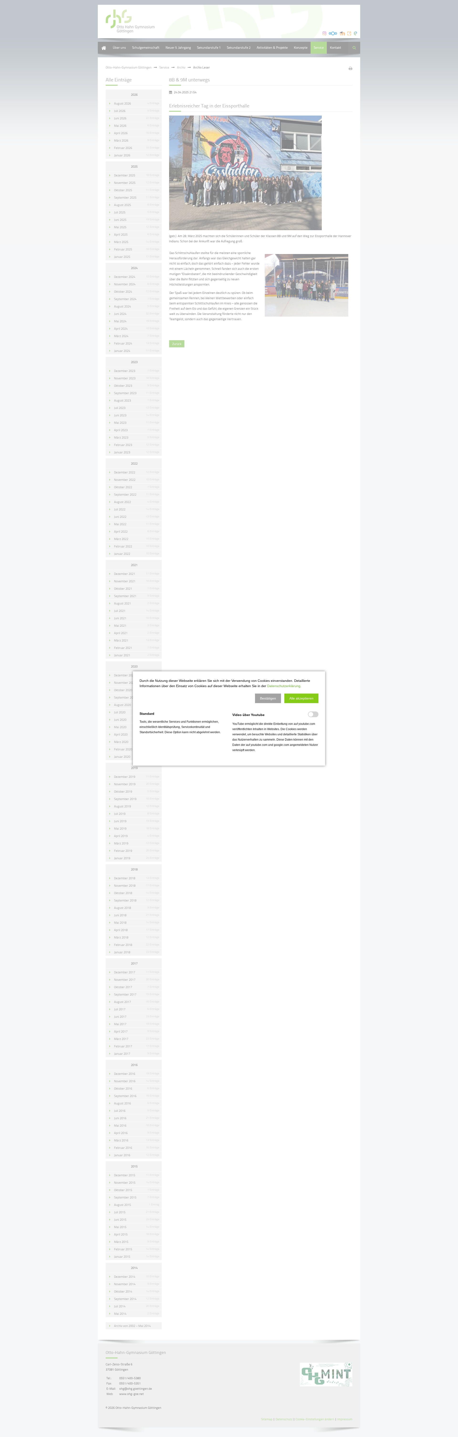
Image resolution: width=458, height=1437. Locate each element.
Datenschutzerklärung (283, 686)
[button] (268, 698)
